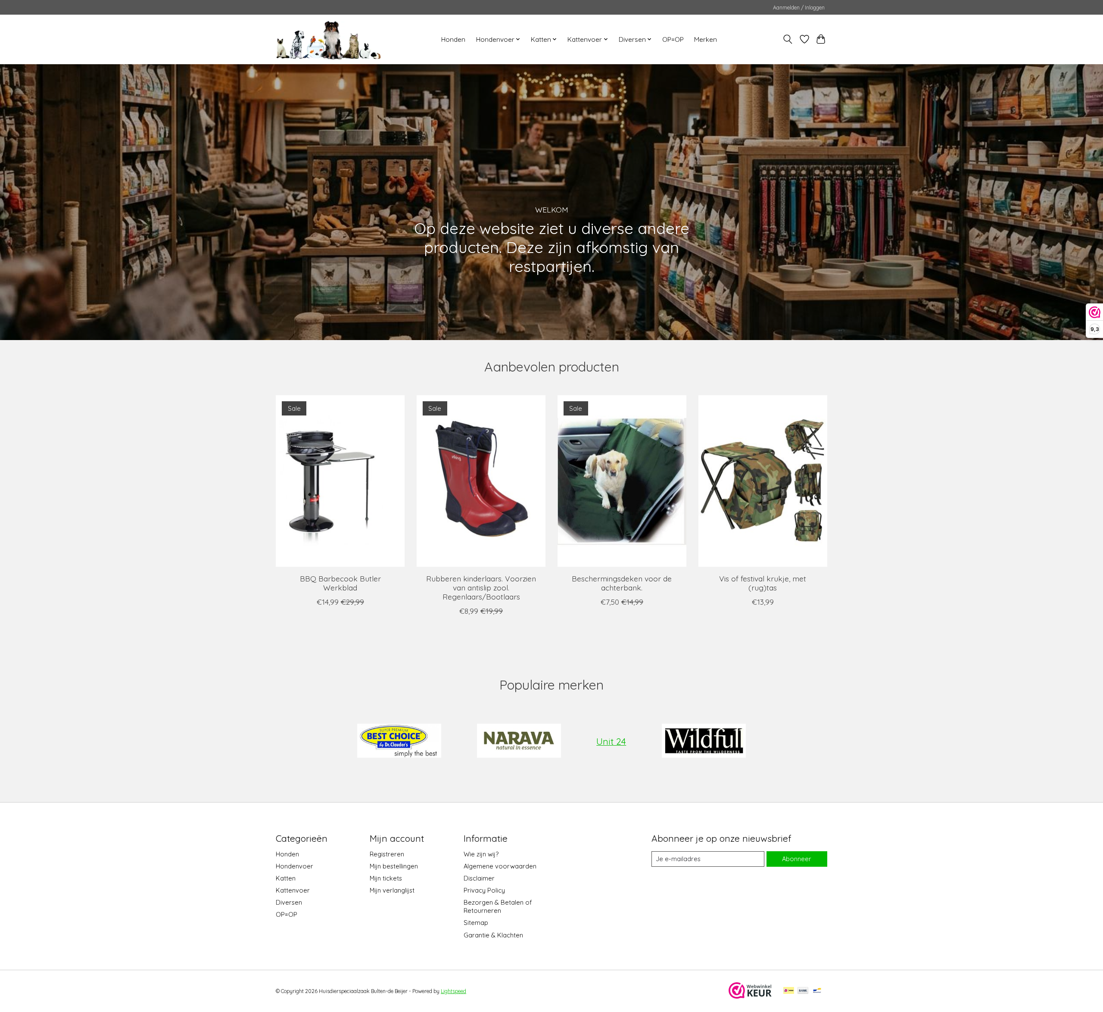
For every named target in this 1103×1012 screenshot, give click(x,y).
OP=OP (673, 39)
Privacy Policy (484, 890)
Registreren (387, 854)
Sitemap (476, 922)
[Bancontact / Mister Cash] (817, 991)
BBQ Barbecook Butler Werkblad (340, 582)
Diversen (289, 902)
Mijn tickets (386, 878)
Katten (286, 878)
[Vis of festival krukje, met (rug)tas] (762, 481)
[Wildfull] (703, 741)
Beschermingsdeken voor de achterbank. (622, 582)
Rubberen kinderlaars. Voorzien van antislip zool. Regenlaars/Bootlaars (481, 587)
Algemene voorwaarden (500, 866)
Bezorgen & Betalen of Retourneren (498, 906)
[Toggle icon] (788, 39)
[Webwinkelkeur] (750, 995)
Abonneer (796, 859)
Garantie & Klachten (493, 935)
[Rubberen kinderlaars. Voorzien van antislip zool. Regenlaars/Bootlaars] (481, 481)
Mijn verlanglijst (392, 890)
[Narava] (519, 741)
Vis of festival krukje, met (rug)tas (762, 582)
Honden (453, 39)
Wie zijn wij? (481, 854)
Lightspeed (453, 991)
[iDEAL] (788, 991)
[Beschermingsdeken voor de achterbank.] (622, 481)
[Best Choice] (399, 741)
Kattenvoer (293, 890)
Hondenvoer (294, 866)
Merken (705, 39)
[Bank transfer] (803, 991)
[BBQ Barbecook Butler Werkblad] (340, 481)
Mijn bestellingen (394, 866)
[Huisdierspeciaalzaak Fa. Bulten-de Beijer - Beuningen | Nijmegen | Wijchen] (328, 39)
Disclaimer (479, 878)
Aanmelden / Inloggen (799, 7)
